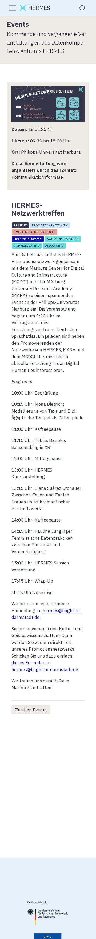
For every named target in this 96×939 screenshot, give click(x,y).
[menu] (12, 8)
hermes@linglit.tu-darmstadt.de (44, 670)
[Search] (82, 8)
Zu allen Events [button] (31, 710)
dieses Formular (28, 663)
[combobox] (82, 8)
